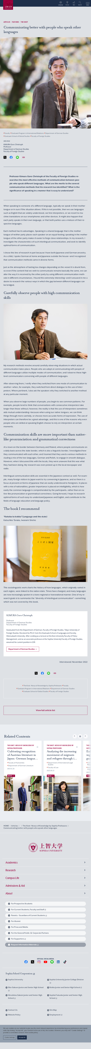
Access (67, 5)
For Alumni (15, 921)
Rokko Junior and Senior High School (65, 987)
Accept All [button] (22, 1037)
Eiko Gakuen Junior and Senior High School (26, 987)
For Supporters (17, 939)
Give (74, 5)
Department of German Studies (56, 133)
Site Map (53, 1010)
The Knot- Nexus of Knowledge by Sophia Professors (42, 686)
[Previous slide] (75, 736)
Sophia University (15, 979)
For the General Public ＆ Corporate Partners (30, 933)
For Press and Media (19, 927)
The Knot (24, 22)
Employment (55, 1015)
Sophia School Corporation (19, 973)
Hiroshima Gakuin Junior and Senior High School (25, 996)
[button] (37, 746)
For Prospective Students (21, 903)
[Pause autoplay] (80, 736)
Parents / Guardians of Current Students (28, 915)
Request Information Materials (24, 944)
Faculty (7, 133)
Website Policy (14, 1015)
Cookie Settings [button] (10, 1037)
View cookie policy (31, 1033)
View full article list (45, 710)
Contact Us (12, 1010)
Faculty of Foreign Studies (40, 136)
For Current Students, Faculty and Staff (27, 909)
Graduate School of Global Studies (17, 136)
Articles (7, 22)
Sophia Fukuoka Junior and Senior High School (66, 996)
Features (15, 22)
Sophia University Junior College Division (67, 979)
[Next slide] (85, 736)
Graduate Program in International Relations (27, 133)
